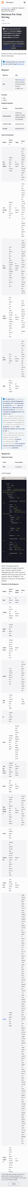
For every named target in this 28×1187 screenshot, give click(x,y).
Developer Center (5, 8)
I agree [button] (14, 1184)
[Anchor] (10, 70)
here (10, 407)
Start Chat (20, 64)
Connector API (7, 46)
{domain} (21, 80)
